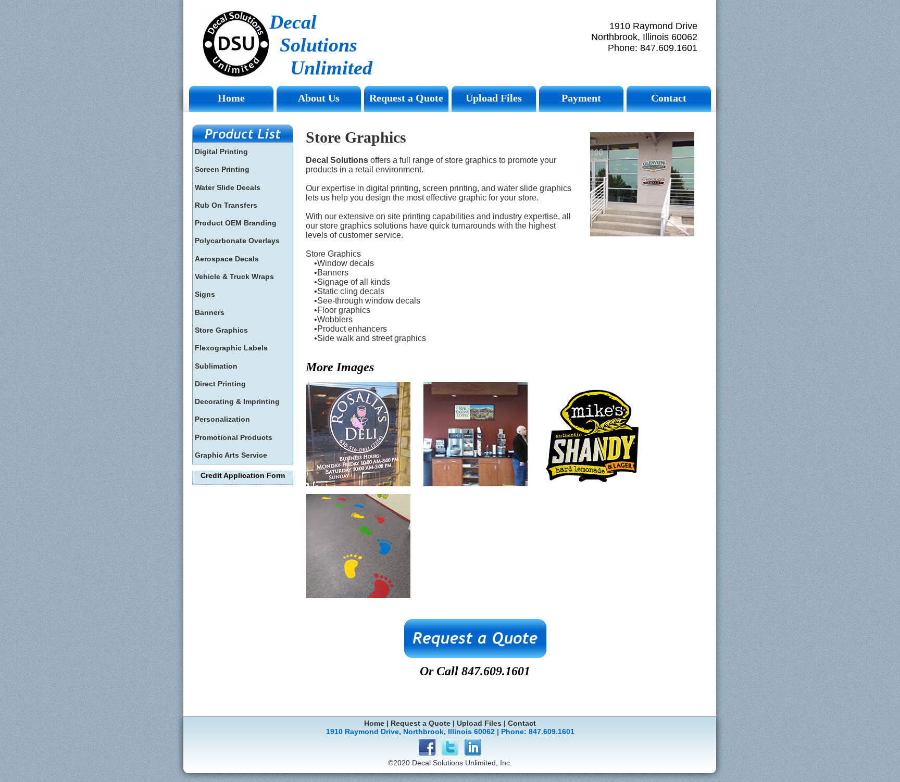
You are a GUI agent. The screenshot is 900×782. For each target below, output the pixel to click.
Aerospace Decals (227, 259)
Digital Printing (221, 151)
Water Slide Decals (227, 187)
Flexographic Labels (231, 348)
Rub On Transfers (226, 205)
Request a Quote (421, 723)
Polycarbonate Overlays (237, 240)
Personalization (222, 419)
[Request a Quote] (475, 638)
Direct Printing (220, 384)
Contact (522, 723)
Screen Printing (222, 169)
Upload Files (479, 723)
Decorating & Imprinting (237, 401)
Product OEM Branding (236, 223)
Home (374, 723)
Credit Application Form (243, 475)
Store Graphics (221, 330)
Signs (205, 294)
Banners (209, 312)
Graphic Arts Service (231, 455)
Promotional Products (233, 437)
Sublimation (216, 366)
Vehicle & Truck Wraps (234, 276)
